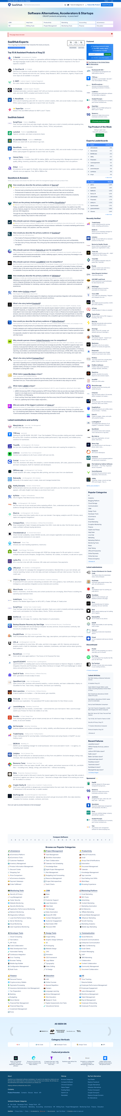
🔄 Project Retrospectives (52, 881)
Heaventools (93, 150)
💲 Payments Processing (16, 985)
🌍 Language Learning (51, 991)
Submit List (64, 1092)
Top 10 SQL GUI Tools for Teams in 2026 (99, 718)
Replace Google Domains (95, 1095)
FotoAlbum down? (93, 762)
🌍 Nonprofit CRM (50, 915)
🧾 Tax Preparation (14, 991)
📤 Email (82, 857)
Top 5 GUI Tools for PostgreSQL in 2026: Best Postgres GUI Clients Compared (99, 708)
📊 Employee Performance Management (93, 985)
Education (100, 26)
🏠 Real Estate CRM (50, 924)
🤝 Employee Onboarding (88, 1003)
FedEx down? (92, 754)
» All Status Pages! (93, 772)
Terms (26, 1111)
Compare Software (60, 837)
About (36, 1092)
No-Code (13, 1104)
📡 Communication (86, 933)
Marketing (64, 22)
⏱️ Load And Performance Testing (19, 918)
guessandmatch (94, 208)
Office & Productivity (94, 551)
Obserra (92, 211)
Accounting (82, 22)
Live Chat (91, 535)
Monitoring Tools (66, 26)
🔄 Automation (84, 863)
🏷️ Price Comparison (15, 875)
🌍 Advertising (84, 900)
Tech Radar (91, 1079)
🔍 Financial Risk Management (18, 1003)
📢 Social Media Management (89, 915)
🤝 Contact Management (52, 918)
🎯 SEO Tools (84, 897)
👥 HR (81, 976)
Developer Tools (93, 514)
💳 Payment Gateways (15, 881)
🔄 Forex (11, 1012)
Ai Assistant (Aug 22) (94, 683)
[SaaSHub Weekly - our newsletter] (65, 4)
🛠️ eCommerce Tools (15, 857)
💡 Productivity (85, 851)
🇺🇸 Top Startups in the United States (98, 62)
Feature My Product (93, 5)
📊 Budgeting (12, 997)
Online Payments (93, 553)
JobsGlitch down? (93, 744)
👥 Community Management (89, 966)
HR (9, 26)
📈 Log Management (15, 897)
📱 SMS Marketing (85, 957)
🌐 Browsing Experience (87, 884)
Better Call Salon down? (95, 756)
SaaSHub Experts (18, 41)
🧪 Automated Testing (15, 951)
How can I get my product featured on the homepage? (24, 805)
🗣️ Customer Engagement (53, 921)
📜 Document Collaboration (88, 969)
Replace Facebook (93, 1082)
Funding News (65, 1090)
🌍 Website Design (50, 948)
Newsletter (64, 1095)
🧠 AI (18, 1044)
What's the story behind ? (27, 303)
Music (90, 545)
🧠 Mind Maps (84, 881)
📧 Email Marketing (86, 894)
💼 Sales (46, 894)
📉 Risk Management (51, 872)
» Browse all (91, 561)
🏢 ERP (46, 897)
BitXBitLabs (93, 153)
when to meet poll (78, 1111)
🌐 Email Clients (84, 948)
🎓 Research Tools (50, 1000)
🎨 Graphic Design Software (53, 940)
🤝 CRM (47, 891)
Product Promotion (14, 1092)
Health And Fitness (94, 530)
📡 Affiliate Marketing (86, 912)
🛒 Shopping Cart (14, 872)
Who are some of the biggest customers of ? (33, 405)
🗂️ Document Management (88, 866)
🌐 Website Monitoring (15, 903)
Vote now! (100, 135)
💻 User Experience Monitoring (18, 927)
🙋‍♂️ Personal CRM (50, 927)
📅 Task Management (51, 854)
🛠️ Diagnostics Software (16, 915)
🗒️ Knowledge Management (89, 872)
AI (88, 495)
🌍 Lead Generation (50, 903)
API (40, 1092)
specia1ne (93, 187)
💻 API (103, 1044)
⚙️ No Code (39, 1044)
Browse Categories (67, 1079)
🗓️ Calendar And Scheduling (53, 863)
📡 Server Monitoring (15, 921)
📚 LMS (46, 979)
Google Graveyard (93, 1092)
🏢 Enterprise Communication (89, 943)
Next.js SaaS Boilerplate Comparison (98, 704)
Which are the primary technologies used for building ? (39, 202)
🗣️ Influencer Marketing (87, 918)
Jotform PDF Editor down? (96, 751)
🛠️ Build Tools (12, 969)
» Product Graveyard (92, 670)
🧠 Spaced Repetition (51, 985)
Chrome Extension (66, 1084)
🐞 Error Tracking (14, 957)
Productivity (47, 22)
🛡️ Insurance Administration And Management (24, 988)
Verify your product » (93, 486)
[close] (112, 33)
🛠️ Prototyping (49, 945)
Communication (93, 506)
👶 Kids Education (50, 997)
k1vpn (92, 174)
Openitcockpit (94, 205)
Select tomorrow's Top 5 (16, 47)
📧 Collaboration (85, 960)
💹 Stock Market (13, 1000)
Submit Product (107, 5)
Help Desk (29, 22)
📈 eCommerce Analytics (16, 878)
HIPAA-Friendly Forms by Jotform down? (98, 747)
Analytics (91, 498)
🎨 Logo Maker (49, 960)
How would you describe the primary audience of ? (36, 185)
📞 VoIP (82, 954)
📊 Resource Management (53, 878)
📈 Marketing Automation (88, 906)
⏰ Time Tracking (85, 979)
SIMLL (92, 156)
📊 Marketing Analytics (87, 924)
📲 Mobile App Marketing (88, 927)
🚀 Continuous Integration (17, 954)
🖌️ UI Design (48, 969)
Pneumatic (93, 159)
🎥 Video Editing (49, 966)
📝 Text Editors (13, 940)
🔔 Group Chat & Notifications (89, 860)
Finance (81, 26)
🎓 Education (49, 976)
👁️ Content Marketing (86, 903)
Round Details (73, 47)
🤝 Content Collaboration (88, 963)
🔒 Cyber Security (14, 900)
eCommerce (100, 22)
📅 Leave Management (87, 991)
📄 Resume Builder (85, 982)
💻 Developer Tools (15, 933)
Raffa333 (92, 190)
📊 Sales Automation (51, 912)
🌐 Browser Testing (14, 960)
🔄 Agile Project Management (54, 869)
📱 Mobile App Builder (15, 963)
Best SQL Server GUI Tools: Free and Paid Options (99, 714)
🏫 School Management (52, 994)
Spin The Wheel (61, 1111)
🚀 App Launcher (85, 875)
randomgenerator (95, 162)
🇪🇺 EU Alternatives (92, 64)
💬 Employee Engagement (88, 988)
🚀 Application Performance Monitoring (21, 909)
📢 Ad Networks (84, 909)
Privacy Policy (19, 1111)
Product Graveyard (94, 1090)
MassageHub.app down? (95, 770)
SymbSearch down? (94, 767)
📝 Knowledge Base (50, 866)
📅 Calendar (83, 869)
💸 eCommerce (14, 851)
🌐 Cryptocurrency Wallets (17, 982)
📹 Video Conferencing (87, 945)
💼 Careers (47, 988)
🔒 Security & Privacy (15, 894)
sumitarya (93, 171)
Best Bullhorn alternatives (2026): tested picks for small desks (99, 700)
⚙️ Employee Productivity (88, 1006)
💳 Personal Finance (15, 979)
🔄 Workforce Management (88, 994)
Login (112, 1)
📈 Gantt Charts (49, 884)
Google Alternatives (94, 1084)
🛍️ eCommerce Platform (16, 854)
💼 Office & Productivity (87, 854)
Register (106, 1)
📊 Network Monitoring (16, 912)
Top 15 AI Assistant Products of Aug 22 (26, 52)
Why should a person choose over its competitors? (35, 221)
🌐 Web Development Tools (17, 948)
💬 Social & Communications (89, 940)
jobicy (92, 165)
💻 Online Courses (50, 982)
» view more (108, 177)
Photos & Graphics (94, 559)
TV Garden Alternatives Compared (97, 726)
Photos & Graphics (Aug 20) (95, 729)
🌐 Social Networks (86, 937)
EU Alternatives (92, 1098)
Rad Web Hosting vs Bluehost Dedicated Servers (99, 678)
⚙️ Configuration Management (18, 966)
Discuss (30, 1092)
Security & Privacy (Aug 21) (95, 722)
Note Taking (92, 548)
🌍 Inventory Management (17, 863)
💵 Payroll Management (87, 1000)
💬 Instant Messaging (86, 951)
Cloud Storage (92, 503)
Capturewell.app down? (95, 759)
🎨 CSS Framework (50, 957)
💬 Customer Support (51, 900)
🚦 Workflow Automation (52, 857)
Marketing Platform (94, 540)
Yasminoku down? (93, 764)
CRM (10, 22)
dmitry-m (92, 202)
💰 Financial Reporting (15, 1006)
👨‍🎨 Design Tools (50, 933)
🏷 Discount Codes (14, 869)
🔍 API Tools (12, 943)
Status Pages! (65, 1087)
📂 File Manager (49, 909)
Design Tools (92, 511)
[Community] (68, 4)
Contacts (24, 1092)
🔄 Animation (48, 954)
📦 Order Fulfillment (14, 884)
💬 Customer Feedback (16, 860)
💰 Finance (12, 976)
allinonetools (93, 147)
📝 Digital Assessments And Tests (55, 1003)
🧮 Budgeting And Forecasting (54, 875)
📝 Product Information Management (20, 866)
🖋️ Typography (49, 963)
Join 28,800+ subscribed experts (100, 57)
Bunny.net (42, 1111)
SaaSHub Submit (16, 117)
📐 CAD (46, 951)
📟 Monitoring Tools (16, 891)
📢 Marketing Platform (88, 891)
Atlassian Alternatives (94, 1087)
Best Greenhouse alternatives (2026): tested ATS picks (98, 694)
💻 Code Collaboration (15, 945)
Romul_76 (93, 193)
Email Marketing (93, 522)
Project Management (50, 26)
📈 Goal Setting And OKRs (88, 878)
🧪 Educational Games (51, 1006)
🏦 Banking (12, 994)
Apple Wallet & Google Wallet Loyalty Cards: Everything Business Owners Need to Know (99, 688)
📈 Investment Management (17, 1009)
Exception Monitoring (94, 524)
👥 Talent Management (87, 997)
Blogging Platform (93, 500)
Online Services (93, 556)
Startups (28, 1)
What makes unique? (24, 292)
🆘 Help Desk (48, 906)
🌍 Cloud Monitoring (15, 924)
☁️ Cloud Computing (15, 937)
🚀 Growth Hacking (86, 921)
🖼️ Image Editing (49, 937)
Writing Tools (30, 26)
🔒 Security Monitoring (15, 906)
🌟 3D (46, 943)
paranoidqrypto (94, 168)
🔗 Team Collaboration (51, 860)
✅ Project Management (53, 851)
